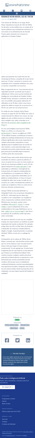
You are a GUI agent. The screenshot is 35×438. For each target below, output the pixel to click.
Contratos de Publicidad (8, 424)
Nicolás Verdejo (19, 353)
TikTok (17, 319)
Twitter (3, 207)
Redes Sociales (6, 403)
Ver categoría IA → (7, 387)
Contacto (4, 421)
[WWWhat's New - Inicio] (17, 5)
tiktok (22, 328)
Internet (4, 401)
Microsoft (12, 204)
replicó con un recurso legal (14, 211)
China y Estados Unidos (12, 325)
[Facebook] (13, 11)
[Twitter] (4, 11)
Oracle (20, 204)
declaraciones (6, 133)
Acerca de (4, 419)
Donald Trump (25, 325)
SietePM (25, 435)
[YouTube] (22, 11)
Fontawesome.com (11, 435)
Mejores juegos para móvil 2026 (11, 411)
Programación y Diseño (8, 398)
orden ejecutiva (21, 166)
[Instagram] (31, 11)
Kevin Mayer (14, 328)
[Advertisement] (17, 56)
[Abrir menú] (17, 13)
